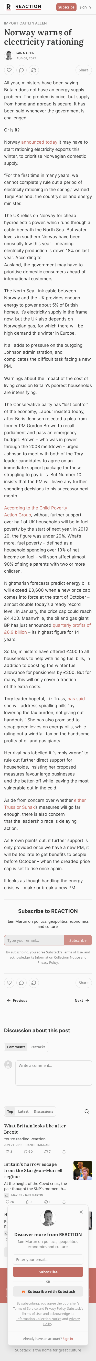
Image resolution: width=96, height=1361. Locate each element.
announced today (39, 142)
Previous (20, 1000)
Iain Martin (25, 53)
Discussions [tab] (43, 1111)
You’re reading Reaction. (25, 1138)
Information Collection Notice (38, 1318)
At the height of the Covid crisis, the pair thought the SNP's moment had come (35, 1186)
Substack (22, 1350)
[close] (81, 1212)
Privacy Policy (55, 1308)
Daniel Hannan (38, 1145)
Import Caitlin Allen (25, 23)
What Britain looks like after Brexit (35, 1129)
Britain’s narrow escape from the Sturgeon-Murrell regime (33, 1170)
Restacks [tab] (37, 1047)
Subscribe (66, 7)
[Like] (9, 70)
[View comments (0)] (21, 70)
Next (79, 1000)
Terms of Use (31, 1313)
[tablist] (26, 1047)
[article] (48, 1139)
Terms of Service (25, 1308)
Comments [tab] (16, 1047)
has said (76, 698)
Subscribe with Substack (51, 1291)
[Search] (87, 1111)
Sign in (85, 7)
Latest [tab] (23, 1111)
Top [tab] (10, 1111)
